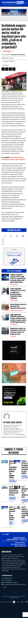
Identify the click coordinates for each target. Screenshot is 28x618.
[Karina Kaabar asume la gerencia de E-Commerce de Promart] (5, 307)
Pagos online (14, 284)
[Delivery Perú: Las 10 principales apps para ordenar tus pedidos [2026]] (5, 461)
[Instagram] (11, 236)
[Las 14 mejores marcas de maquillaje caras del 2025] (17, 507)
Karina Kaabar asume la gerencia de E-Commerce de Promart (18, 306)
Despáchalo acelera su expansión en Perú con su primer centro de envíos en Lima (18, 331)
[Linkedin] (17, 236)
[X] (6, 69)
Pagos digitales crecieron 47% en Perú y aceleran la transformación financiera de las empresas (18, 293)
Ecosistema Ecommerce (13, 498)
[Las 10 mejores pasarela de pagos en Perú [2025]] (5, 507)
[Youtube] (22, 236)
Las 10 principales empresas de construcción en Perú (13, 490)
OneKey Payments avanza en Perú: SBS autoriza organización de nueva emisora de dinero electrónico (18, 278)
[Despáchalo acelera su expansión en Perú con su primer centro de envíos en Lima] (5, 331)
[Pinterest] (10, 69)
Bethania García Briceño (18, 54)
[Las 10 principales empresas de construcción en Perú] (5, 487)
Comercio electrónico (16, 310)
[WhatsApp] (13, 69)
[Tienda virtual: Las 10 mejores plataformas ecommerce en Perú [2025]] (17, 461)
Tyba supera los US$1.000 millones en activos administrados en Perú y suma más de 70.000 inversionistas (18, 318)
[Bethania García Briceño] (3, 55)
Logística (13, 336)
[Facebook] (5, 236)
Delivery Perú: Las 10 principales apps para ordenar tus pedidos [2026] (13, 469)
